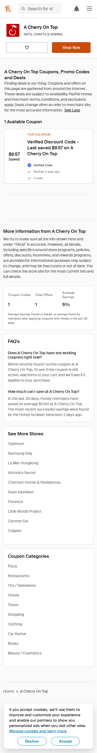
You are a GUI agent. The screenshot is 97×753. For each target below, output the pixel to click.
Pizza (12, 566)
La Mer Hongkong (23, 463)
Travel (13, 604)
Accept (65, 741)
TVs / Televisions (22, 585)
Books (13, 643)
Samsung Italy (20, 453)
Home (8, 691)
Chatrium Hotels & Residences (34, 482)
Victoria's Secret (22, 472)
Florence (15, 501)
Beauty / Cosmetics (24, 653)
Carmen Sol (18, 521)
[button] (89, 8)
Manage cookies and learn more (38, 731)
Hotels (13, 595)
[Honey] (7, 8)
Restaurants (18, 575)
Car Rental (17, 633)
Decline (32, 741)
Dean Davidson (21, 492)
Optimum (16, 443)
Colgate (14, 530)
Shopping (16, 614)
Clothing (15, 624)
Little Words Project (24, 511)
